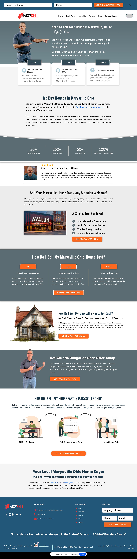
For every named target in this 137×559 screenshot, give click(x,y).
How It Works (81, 511)
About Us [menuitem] (82, 16)
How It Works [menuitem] (70, 16)
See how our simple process (90, 107)
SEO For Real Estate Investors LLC (80, 547)
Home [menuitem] (60, 16)
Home (79, 508)
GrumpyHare (43, 546)
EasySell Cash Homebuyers (61, 482)
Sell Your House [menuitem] (111, 16)
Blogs (79, 518)
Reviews (80, 522)
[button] (76, 16)
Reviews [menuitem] (92, 16)
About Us (80, 515)
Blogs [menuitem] (100, 16)
